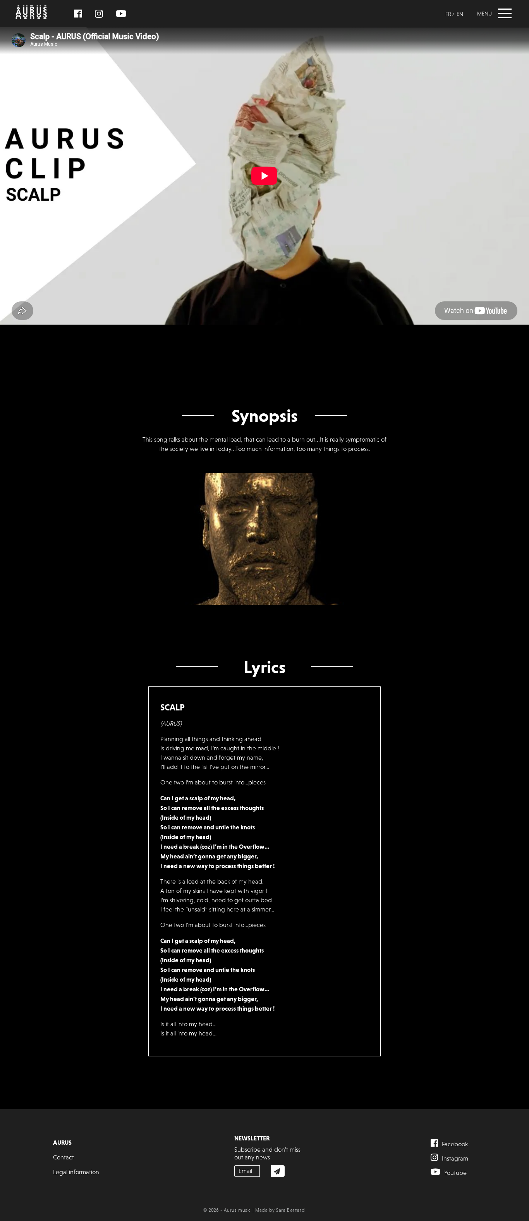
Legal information (76, 1172)
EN (460, 14)
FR (448, 14)
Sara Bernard (290, 1210)
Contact (63, 1157)
